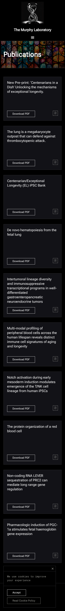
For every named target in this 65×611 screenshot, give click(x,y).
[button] (52, 568)
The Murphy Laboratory (32, 30)
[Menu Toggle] (32, 37)
